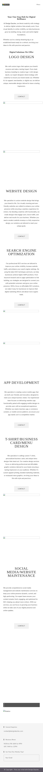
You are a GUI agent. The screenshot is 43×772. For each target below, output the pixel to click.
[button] (21, 704)
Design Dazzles (33, 769)
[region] (21, 674)
